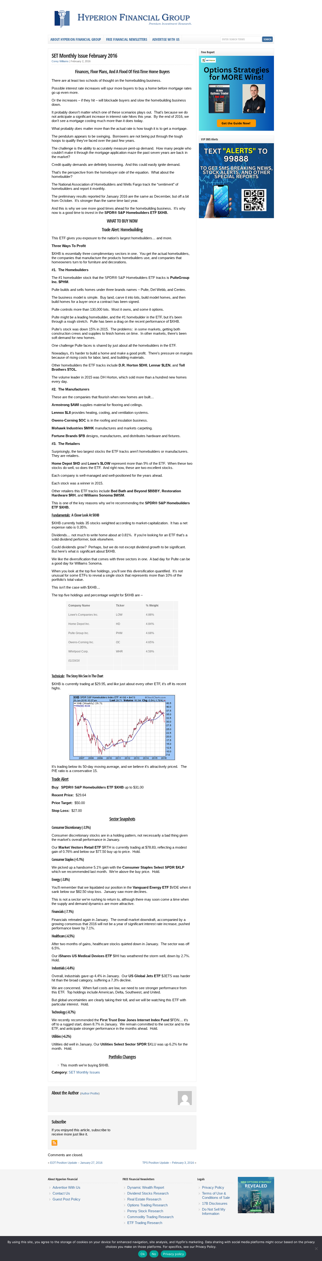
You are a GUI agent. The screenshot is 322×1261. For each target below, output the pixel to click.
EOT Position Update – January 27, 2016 (76, 1162)
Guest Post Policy (66, 1199)
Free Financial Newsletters (126, 39)
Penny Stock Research (145, 1211)
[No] (316, 1248)
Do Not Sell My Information (213, 1211)
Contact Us (61, 1193)
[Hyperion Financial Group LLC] (161, 29)
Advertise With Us (165, 39)
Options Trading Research (147, 1205)
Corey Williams (60, 61)
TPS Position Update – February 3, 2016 (168, 1162)
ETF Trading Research (144, 1223)
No (154, 1254)
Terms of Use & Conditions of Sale (216, 1195)
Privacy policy (173, 1254)
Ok (142, 1254)
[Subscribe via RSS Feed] (54, 1143)
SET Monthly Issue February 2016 (84, 55)
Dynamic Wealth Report (145, 1187)
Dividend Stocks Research (148, 1193)
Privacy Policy (213, 1187)
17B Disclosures (214, 1203)
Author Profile (90, 1093)
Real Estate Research (144, 1199)
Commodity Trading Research (150, 1217)
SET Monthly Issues (84, 1072)
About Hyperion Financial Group (75, 39)
